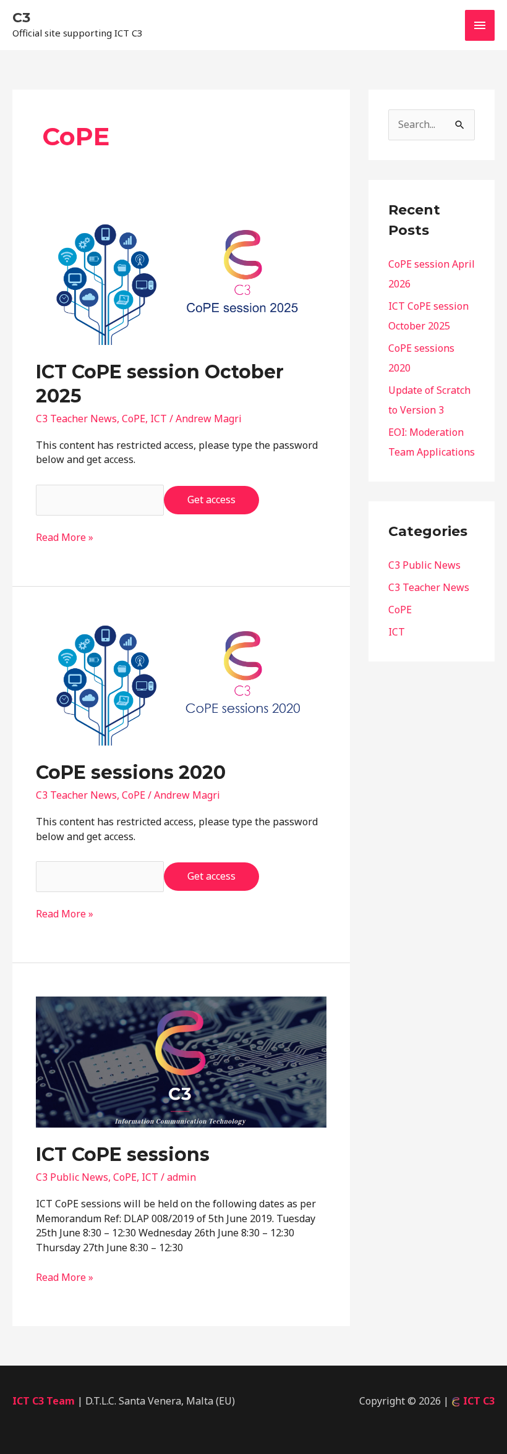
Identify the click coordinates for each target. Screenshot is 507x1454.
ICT (158, 418)
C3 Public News (72, 1177)
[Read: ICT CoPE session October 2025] (181, 281)
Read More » (64, 537)
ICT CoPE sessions (123, 1154)
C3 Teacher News (76, 418)
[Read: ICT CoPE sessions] (181, 1061)
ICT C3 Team (43, 1401)
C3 (21, 17)
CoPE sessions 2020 (131, 772)
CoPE (133, 418)
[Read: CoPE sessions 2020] (181, 682)
